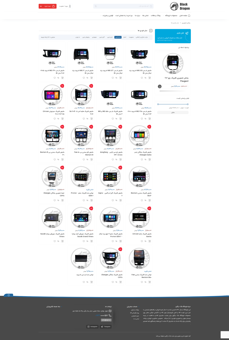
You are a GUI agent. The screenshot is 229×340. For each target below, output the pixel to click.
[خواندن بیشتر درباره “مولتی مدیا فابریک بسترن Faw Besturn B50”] (149, 282)
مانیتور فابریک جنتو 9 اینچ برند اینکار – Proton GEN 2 (110, 235)
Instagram (93, 327)
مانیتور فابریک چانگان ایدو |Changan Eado (143, 153)
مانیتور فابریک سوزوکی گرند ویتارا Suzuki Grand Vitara (82, 235)
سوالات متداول (135, 310)
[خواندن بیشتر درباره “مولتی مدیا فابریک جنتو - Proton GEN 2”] (91, 200)
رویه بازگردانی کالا (134, 313)
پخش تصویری (186, 23)
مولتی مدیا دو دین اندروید (84, 274)
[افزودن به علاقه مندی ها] (142, 241)
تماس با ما (136, 319)
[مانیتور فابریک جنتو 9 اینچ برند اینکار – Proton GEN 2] (172, 64)
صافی (173, 112)
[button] (149, 78)
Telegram (107, 327)
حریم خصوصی (135, 316)
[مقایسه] (145, 241)
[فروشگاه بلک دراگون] (180, 6)
